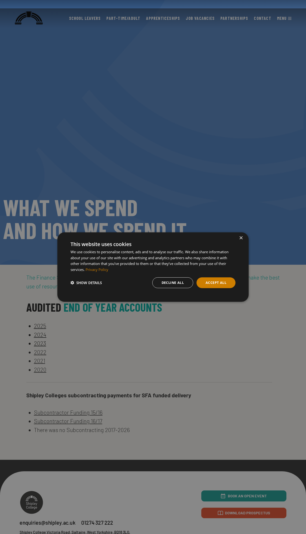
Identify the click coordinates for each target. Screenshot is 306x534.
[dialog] (153, 267)
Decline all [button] (173, 282)
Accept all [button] (216, 282)
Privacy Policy (97, 269)
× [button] (241, 238)
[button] (86, 283)
